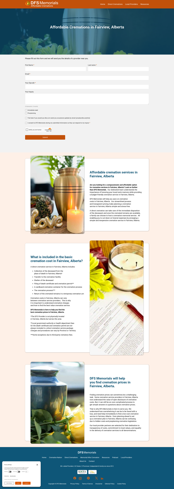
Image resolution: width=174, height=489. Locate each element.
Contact (92, 461)
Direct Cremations (115, 4)
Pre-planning (32, 113)
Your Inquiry (29, 92)
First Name (29, 65)
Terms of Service (87, 484)
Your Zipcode (30, 83)
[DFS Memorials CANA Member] (92, 472)
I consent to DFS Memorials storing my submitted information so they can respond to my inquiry (59, 123)
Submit (45, 137)
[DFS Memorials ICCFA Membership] (82, 472)
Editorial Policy (109, 484)
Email (27, 74)
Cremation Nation (55, 457)
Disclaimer (98, 484)
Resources (144, 4)
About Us (82, 461)
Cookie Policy (121, 484)
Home (102, 4)
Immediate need (33, 110)
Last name (92, 65)
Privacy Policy (74, 484)
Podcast (115, 457)
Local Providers (131, 4)
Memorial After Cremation (89, 457)
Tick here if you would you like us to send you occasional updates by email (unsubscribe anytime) (59, 118)
